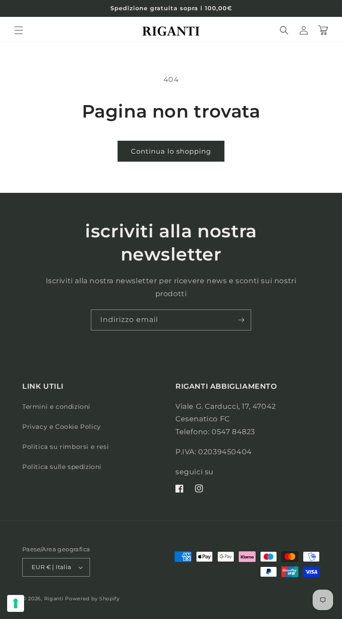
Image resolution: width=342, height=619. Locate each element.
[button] (18, 30)
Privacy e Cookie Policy (61, 427)
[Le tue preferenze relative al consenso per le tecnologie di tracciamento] (15, 603)
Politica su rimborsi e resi (65, 447)
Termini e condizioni (56, 407)
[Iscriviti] (241, 320)
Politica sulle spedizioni (62, 467)
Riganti (54, 598)
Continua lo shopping (171, 151)
